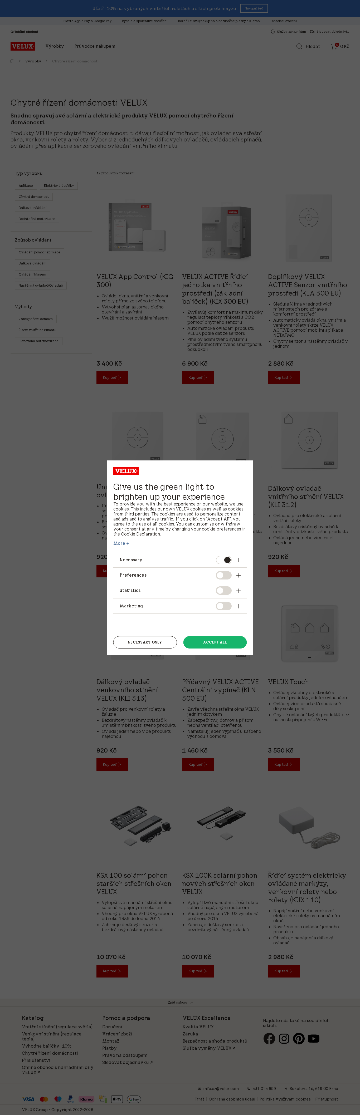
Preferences (133, 575)
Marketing (131, 605)
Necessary (131, 559)
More (119, 543)
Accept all (215, 642)
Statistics (130, 590)
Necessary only (145, 642)
